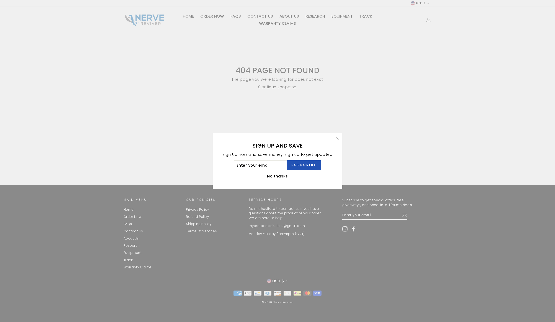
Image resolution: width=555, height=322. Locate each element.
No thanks (277, 176)
